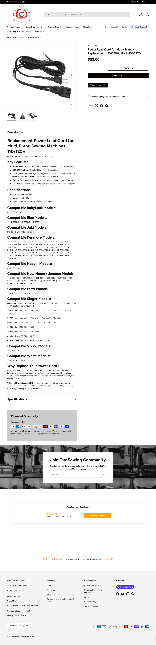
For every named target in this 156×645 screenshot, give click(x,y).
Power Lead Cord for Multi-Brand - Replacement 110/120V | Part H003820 (27, 37)
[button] (147, 14)
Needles (87, 27)
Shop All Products (15, 27)
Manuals (38, 31)
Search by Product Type (18, 31)
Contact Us (51, 585)
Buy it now (118, 75)
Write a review (97, 515)
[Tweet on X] (96, 105)
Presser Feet (72, 27)
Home (9, 37)
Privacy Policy (90, 602)
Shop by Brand (54, 27)
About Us (115, 27)
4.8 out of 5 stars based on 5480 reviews (83, 559)
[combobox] (87, 14)
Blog (107, 27)
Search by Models (34, 27)
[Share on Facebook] (101, 105)
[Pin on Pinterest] (106, 105)
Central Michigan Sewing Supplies (23, 636)
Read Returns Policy (92, 585)
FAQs (124, 27)
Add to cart (128, 68)
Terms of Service (91, 606)
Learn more (29, 2)
